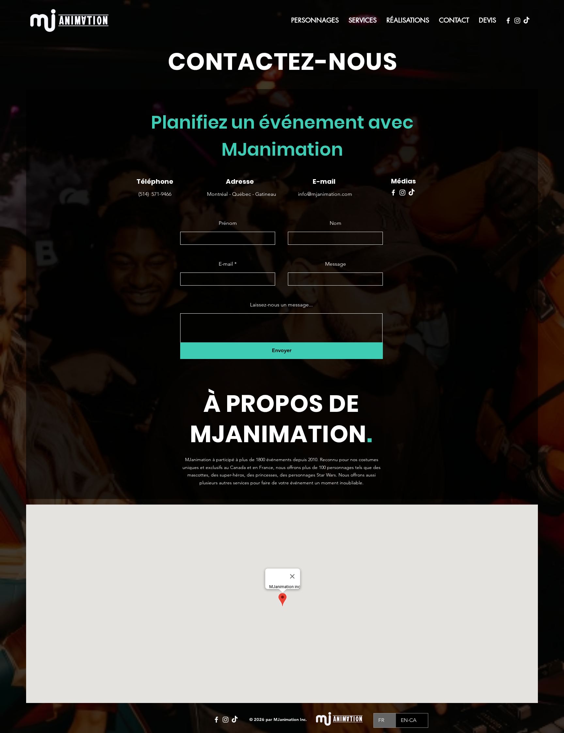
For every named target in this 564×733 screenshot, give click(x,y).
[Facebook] (508, 20)
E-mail (226, 264)
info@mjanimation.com (325, 194)
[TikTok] (526, 20)
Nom (335, 223)
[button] (363, 20)
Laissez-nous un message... (281, 304)
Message (335, 264)
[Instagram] (517, 20)
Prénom (228, 223)
